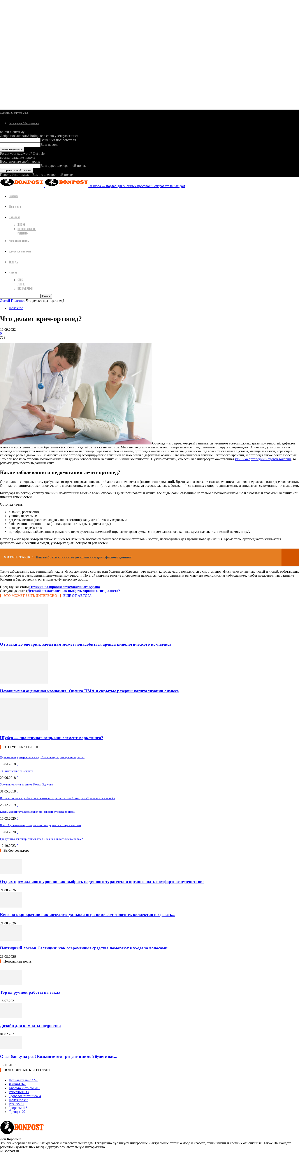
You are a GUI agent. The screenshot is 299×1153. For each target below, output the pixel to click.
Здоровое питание (20, 251)
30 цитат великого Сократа (16, 771)
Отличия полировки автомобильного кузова (64, 587)
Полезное (14, 217)
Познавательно (27, 229)
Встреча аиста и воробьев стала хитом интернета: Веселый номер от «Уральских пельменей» (57, 798)
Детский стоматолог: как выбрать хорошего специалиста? (74, 591)
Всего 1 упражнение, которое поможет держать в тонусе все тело (40, 825)
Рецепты (23, 233)
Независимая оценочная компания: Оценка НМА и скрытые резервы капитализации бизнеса (89, 691)
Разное (13, 272)
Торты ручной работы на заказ (30, 992)
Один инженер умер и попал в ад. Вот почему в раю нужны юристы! (42, 757)
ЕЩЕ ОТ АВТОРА (77, 595)
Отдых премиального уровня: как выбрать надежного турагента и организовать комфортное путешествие (102, 881)
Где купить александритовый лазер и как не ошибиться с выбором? (41, 838)
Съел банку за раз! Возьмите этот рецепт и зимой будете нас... (58, 1056)
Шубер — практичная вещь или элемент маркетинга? (51, 738)
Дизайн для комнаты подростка (30, 1025)
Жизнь (22, 224)
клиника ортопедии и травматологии (263, 459)
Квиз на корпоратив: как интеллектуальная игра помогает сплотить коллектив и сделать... (87, 914)
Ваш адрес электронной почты (63, 165)
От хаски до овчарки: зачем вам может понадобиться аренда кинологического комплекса (85, 644)
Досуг (21, 284)
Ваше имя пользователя (58, 140)
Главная (13, 196)
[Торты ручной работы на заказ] (11, 984)
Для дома (15, 206)
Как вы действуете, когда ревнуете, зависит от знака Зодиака (37, 811)
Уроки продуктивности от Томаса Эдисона (26, 784)
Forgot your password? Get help (22, 153)
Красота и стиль (19, 240)
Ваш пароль (49, 144)
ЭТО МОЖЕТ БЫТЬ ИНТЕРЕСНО (30, 595)
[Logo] (22, 186)
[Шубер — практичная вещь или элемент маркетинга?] (24, 729)
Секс (20, 279)
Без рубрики (25, 288)
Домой (5, 300)
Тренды (13, 261)
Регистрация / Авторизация (24, 123)
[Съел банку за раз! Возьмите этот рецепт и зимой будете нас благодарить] (11, 1048)
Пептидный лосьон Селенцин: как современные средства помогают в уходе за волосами (83, 948)
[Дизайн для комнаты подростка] (11, 1017)
